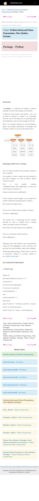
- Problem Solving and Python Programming (18, 442)
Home (4, 10)
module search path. (12, 256)
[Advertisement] (19, 78)
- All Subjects (14, 392)
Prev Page (8, 17)
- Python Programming (15, 410)
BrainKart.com (16, 3)
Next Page (30, 17)
